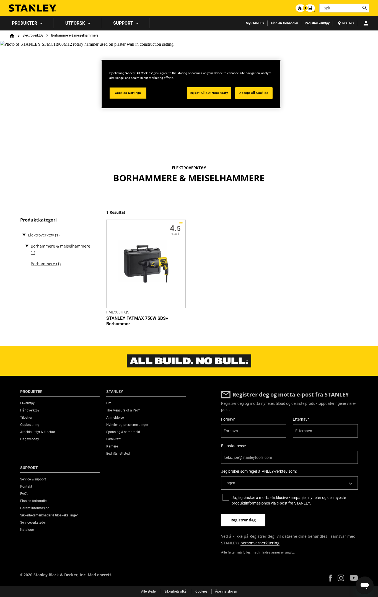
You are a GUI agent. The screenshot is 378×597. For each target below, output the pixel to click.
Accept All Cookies (253, 93)
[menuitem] (26, 23)
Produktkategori (38, 220)
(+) (27, 245)
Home (12, 35)
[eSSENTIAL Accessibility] (305, 8)
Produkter (24, 23)
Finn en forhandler (284, 23)
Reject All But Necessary (209, 93)
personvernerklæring (259, 542)
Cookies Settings (128, 93)
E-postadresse (233, 446)
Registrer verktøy (317, 23)
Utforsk (75, 23)
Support (123, 23)
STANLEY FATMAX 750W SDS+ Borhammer (137, 321)
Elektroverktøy (32, 35)
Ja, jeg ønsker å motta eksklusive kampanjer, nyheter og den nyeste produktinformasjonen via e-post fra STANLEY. (289, 500)
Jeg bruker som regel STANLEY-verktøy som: (259, 471)
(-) (24, 234)
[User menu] (366, 23)
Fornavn (228, 419)
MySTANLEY (255, 23)
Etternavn (301, 419)
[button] (330, 578)
